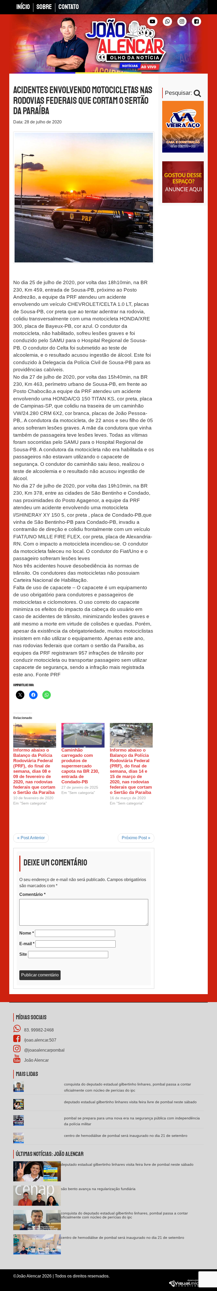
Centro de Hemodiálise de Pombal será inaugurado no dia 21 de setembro (125, 1135)
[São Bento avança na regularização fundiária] (37, 1197)
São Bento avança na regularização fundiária (98, 1189)
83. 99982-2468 (38, 1030)
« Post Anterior (31, 838)
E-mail (26, 943)
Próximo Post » (136, 838)
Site (23, 954)
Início (23, 7)
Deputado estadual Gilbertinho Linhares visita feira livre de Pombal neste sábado (130, 1102)
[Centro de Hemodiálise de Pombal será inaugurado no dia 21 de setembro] (37, 1246)
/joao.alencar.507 (39, 1040)
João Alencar (36, 1060)
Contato (68, 7)
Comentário (32, 894)
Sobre (44, 7)
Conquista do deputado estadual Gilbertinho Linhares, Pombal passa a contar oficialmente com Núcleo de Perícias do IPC (124, 1215)
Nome (26, 933)
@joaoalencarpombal (44, 1050)
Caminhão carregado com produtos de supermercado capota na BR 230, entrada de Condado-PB (80, 766)
